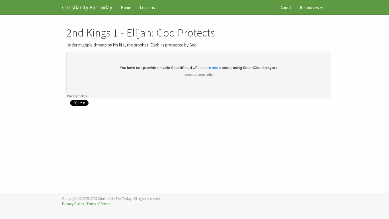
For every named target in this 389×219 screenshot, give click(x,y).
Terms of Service (99, 203)
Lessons (147, 7)
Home (126, 7)
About (286, 7)
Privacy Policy (73, 203)
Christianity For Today (87, 7)
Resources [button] (310, 7)
